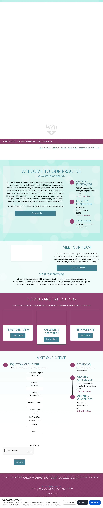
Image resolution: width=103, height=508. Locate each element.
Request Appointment (48, 478)
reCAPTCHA (34, 445)
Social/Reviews (63, 478)
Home (13, 476)
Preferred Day (34, 417)
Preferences (69, 502)
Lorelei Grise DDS (50, 477)
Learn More (18, 335)
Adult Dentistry (68, 476)
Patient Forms (94, 477)
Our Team (83, 477)
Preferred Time (35, 410)
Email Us (78, 476)
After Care (33, 476)
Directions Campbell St (25, 141)
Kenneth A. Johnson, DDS (32, 477)
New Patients (63, 477)
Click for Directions (83, 196)
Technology (75, 478)
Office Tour (74, 477)
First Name (35, 375)
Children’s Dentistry (31, 478)
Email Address (35, 395)
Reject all (82, 502)
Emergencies (87, 476)
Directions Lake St (44, 141)
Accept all (94, 502)
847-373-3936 (10, 141)
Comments (35, 431)
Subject (34, 424)
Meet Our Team (78, 267)
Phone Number (34, 402)
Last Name (34, 385)
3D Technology (21, 476)
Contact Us (37, 213)
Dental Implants (54, 476)
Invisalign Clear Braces (13, 477)
